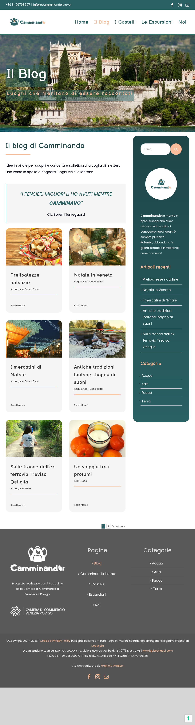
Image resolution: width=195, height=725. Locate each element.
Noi (97, 605)
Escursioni (97, 594)
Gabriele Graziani (112, 666)
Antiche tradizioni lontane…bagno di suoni (94, 374)
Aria (21, 289)
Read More (16, 305)
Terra (36, 289)
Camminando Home (97, 573)
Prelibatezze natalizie (160, 279)
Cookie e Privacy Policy (55, 641)
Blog (97, 563)
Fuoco (28, 289)
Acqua (14, 289)
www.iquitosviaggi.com (157, 651)
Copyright (97, 646)
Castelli (97, 584)
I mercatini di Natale (160, 300)
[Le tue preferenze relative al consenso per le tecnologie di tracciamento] (188, 718)
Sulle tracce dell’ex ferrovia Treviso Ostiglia (32, 474)
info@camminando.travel (52, 4)
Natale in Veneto (93, 275)
